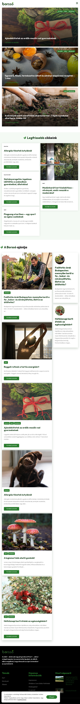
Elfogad (51, 697)
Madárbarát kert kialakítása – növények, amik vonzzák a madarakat (57, 190)
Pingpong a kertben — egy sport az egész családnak (20, 215)
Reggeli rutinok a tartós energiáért (21, 366)
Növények (5, 681)
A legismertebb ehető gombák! (19, 558)
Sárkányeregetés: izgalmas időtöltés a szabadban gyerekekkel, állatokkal (18, 182)
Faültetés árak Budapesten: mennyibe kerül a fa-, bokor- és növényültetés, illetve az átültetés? (27, 300)
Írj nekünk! (32, 690)
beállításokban (22, 699)
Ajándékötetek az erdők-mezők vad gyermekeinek (22, 429)
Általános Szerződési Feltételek (39, 683)
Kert (3, 678)
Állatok (4, 684)
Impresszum (33, 680)
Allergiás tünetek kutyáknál (18, 150)
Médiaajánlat (33, 687)
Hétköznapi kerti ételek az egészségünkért (25, 621)
